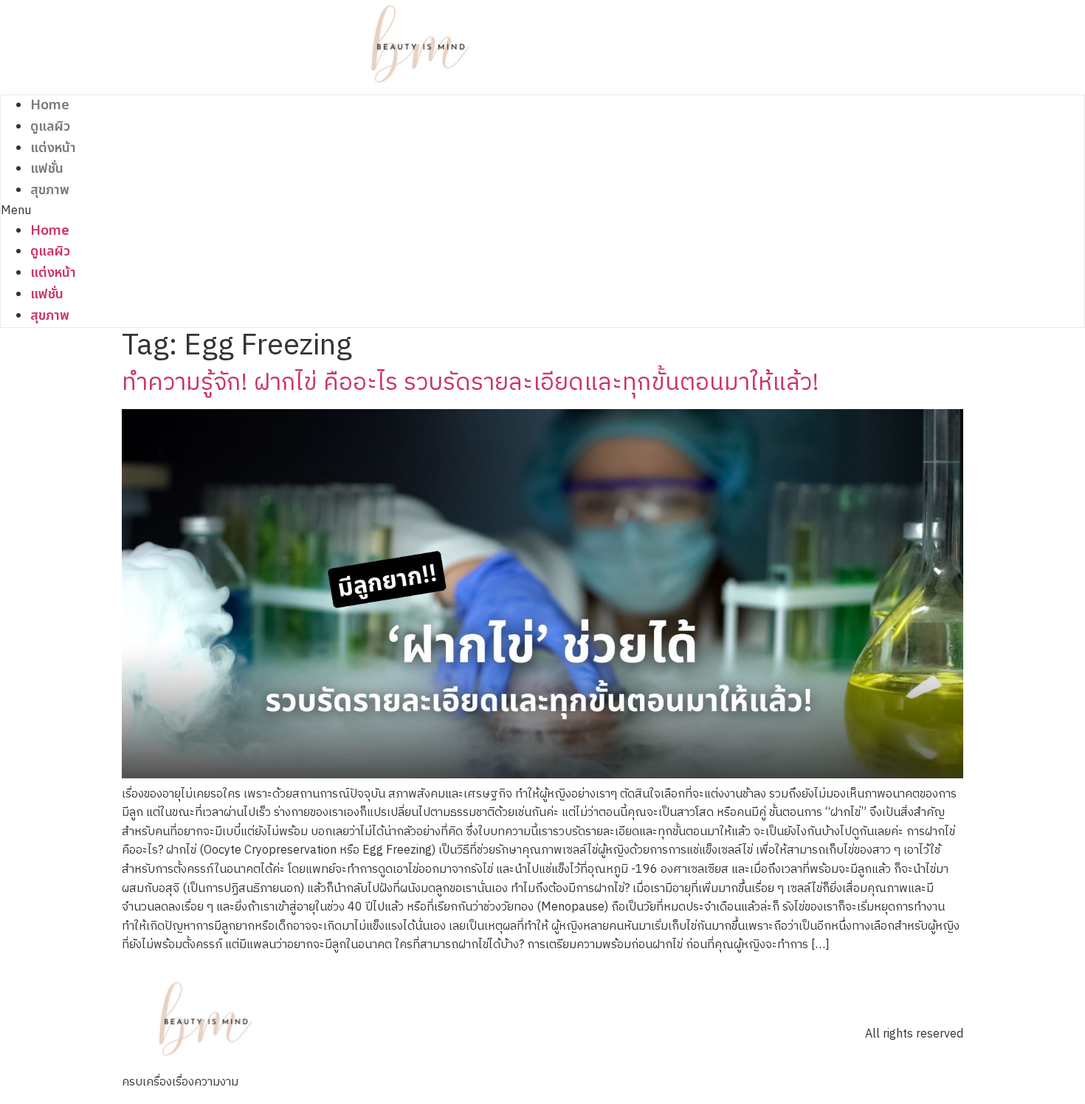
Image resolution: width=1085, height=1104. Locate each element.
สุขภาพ (49, 190)
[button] (421, 211)
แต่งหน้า (53, 148)
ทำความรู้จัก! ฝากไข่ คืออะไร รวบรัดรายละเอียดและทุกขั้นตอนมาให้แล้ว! (470, 382)
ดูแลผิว (50, 127)
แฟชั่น (46, 169)
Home (49, 105)
